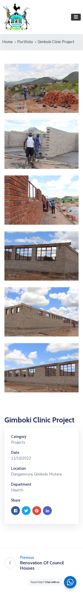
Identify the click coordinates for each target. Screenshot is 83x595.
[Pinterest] (36, 510)
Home (7, 41)
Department (21, 484)
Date (15, 452)
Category (18, 436)
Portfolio (25, 41)
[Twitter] (26, 510)
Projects (18, 442)
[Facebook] (15, 510)
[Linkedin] (47, 510)
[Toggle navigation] (76, 17)
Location (18, 468)
